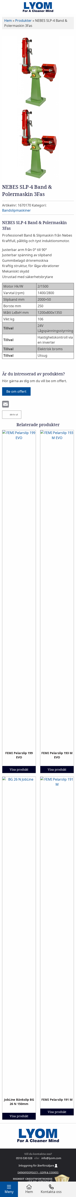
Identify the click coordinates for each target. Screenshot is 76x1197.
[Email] (5, 404)
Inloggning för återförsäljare (37, 1165)
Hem (8, 20)
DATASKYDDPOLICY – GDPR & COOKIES (38, 1172)
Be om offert (16, 391)
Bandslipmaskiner (16, 210)
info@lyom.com (50, 1158)
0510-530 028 (24, 1158)
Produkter (23, 20)
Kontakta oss (51, 1191)
